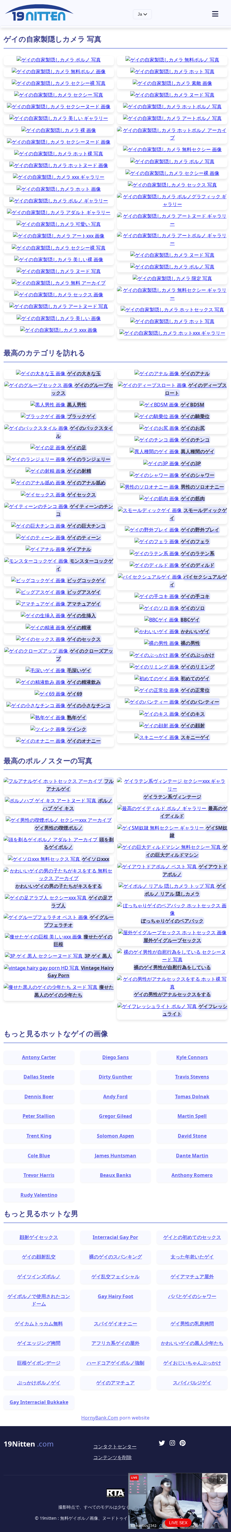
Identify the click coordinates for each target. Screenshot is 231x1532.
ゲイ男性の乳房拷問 (192, 1323)
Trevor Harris (38, 1175)
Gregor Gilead (115, 1116)
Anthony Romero (192, 1175)
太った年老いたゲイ (192, 1256)
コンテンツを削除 (112, 1457)
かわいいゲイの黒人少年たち (192, 1343)
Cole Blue (39, 1155)
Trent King (38, 1136)
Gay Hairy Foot (115, 1296)
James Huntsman (115, 1155)
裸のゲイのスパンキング (115, 1256)
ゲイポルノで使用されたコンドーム (39, 1300)
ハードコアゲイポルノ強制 (115, 1363)
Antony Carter (39, 1057)
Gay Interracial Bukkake (39, 1402)
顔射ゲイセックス (39, 1237)
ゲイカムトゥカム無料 (39, 1323)
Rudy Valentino (38, 1195)
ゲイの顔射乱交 (39, 1256)
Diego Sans (115, 1057)
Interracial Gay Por (115, 1237)
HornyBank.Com (99, 1417)
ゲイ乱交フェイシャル (115, 1276)
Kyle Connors (192, 1057)
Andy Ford (115, 1096)
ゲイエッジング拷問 (38, 1343)
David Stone (192, 1136)
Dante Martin (192, 1155)
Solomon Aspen (115, 1136)
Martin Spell (192, 1116)
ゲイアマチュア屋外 (192, 1276)
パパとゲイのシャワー (192, 1296)
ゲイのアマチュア (115, 1382)
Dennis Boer (39, 1096)
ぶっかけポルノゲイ (38, 1382)
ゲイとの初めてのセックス (192, 1237)
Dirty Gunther (115, 1076)
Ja (140, 14)
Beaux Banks (115, 1175)
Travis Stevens (192, 1076)
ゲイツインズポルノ (38, 1276)
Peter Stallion (39, 1116)
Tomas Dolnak (192, 1096)
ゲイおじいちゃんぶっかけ (192, 1363)
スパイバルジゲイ (192, 1382)
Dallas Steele (38, 1076)
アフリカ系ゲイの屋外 (115, 1343)
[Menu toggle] (218, 14)
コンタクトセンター (115, 1446)
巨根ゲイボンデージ (38, 1363)
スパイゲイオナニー (115, 1323)
